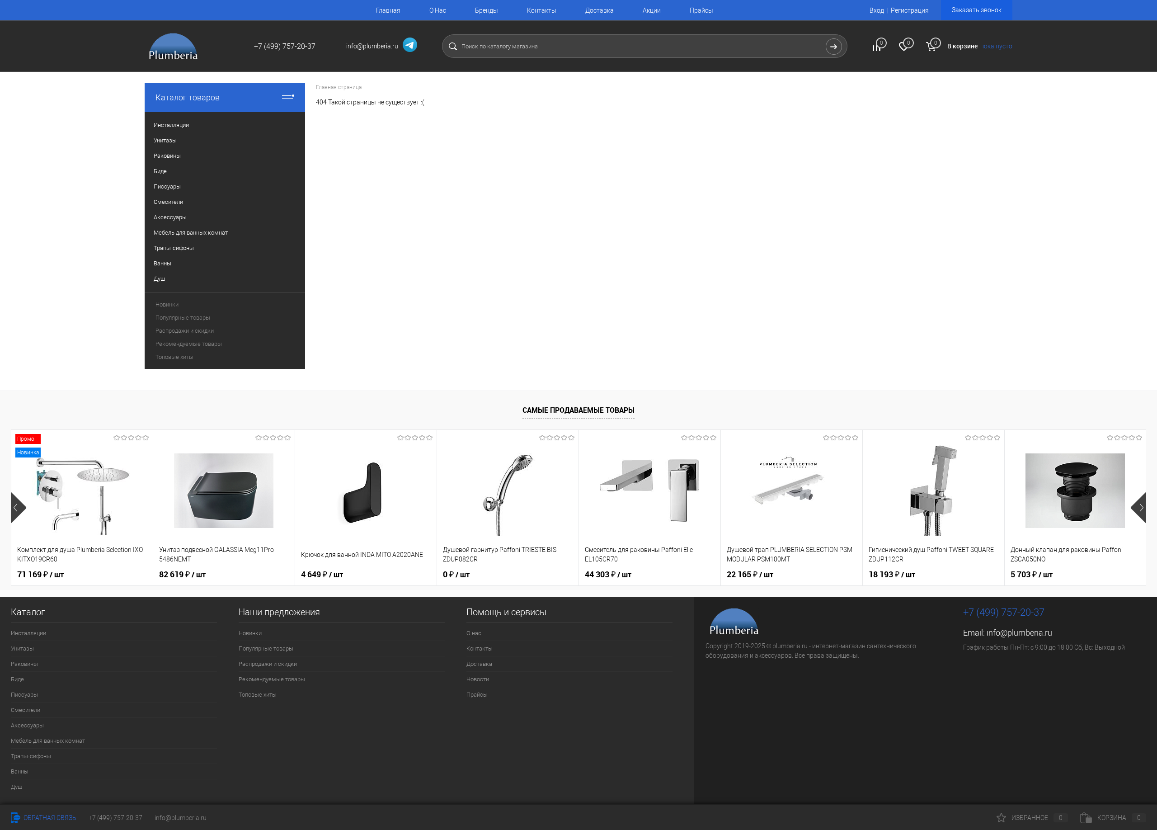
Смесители (25, 710)
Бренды (486, 10)
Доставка (599, 10)
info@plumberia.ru (1019, 632)
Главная (388, 10)
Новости (477, 679)
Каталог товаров (187, 97)
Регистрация (910, 10)
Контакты (541, 10)
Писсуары (24, 694)
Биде (17, 679)
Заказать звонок (977, 10)
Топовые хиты (174, 357)
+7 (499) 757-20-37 (115, 817)
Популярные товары (182, 317)
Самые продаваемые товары (578, 410)
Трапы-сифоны (31, 756)
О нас (473, 633)
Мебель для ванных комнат (48, 740)
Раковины (24, 663)
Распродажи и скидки (184, 330)
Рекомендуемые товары (188, 343)
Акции (652, 10)
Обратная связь (49, 817)
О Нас (437, 10)
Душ (16, 786)
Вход (877, 10)
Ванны (19, 771)
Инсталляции (28, 633)
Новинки (167, 304)
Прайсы (701, 10)
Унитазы (22, 648)
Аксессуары (27, 725)
